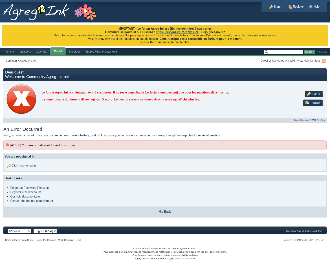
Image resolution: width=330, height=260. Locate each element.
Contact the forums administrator (31, 200)
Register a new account (25, 192)
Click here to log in (23, 165)
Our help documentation (25, 196)
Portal (58, 51)
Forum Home (26, 240)
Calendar (41, 51)
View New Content (308, 60)
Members (25, 51)
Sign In (278, 6)
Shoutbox (74, 51)
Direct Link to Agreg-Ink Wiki (278, 60)
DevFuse (321, 120)
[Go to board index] (52, 11)
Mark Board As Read (69, 240)
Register (298, 6)
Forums (10, 51)
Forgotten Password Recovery (30, 187)
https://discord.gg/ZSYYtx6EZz (177, 32)
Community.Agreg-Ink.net (21, 60)
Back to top (11, 240)
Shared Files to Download (101, 51)
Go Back (165, 211)
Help (316, 6)
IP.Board (301, 240)
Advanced (322, 52)
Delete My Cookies (45, 240)
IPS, (320, 240)
